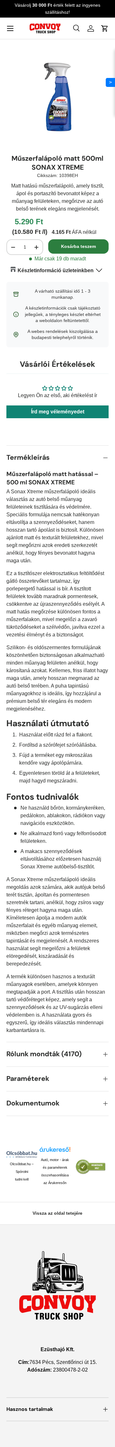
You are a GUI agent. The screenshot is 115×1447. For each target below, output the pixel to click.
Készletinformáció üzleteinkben (56, 270)
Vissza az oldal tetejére (57, 1213)
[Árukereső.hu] (55, 1151)
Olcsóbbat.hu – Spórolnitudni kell (22, 1171)
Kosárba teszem (78, 246)
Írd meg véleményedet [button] (57, 411)
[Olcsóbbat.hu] (21, 1154)
